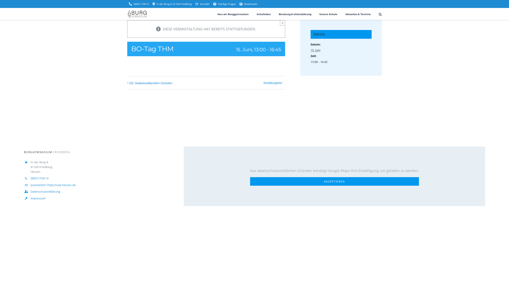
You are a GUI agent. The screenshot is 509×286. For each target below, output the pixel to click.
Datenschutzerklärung (45, 191)
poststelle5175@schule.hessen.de (53, 185)
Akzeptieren (334, 181)
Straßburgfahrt (272, 83)
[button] (380, 14)
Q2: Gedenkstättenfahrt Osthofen (150, 83)
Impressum (38, 198)
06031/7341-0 (40, 178)
